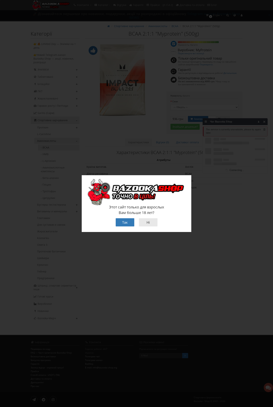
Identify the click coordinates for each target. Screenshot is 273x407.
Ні (148, 222)
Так (125, 222)
